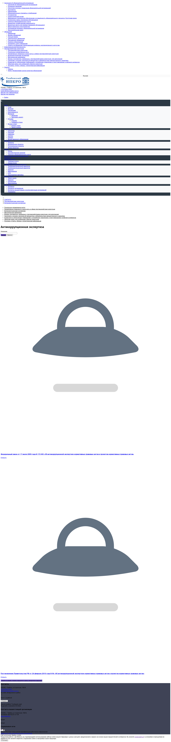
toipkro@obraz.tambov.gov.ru (10, 91)
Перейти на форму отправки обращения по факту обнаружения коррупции (21, 680)
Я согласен (4, 740)
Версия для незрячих (8, 94)
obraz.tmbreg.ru (5, 716)
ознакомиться (139, 737)
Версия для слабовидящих (9, 92)
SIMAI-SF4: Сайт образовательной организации (16, 733)
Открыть (4, 457)
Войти (6, 97)
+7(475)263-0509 (6, 89)
